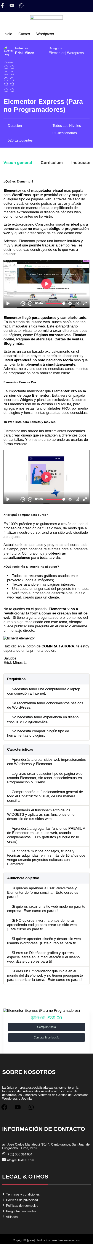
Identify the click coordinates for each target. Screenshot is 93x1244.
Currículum (52, 163)
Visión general (17, 163)
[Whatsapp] (21, 5)
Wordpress (75, 53)
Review (8, 62)
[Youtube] (12, 5)
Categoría (55, 48)
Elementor (56, 53)
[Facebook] (6, 1109)
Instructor (21, 48)
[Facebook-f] (2, 5)
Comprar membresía (46, 1037)
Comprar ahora (46, 1027)
